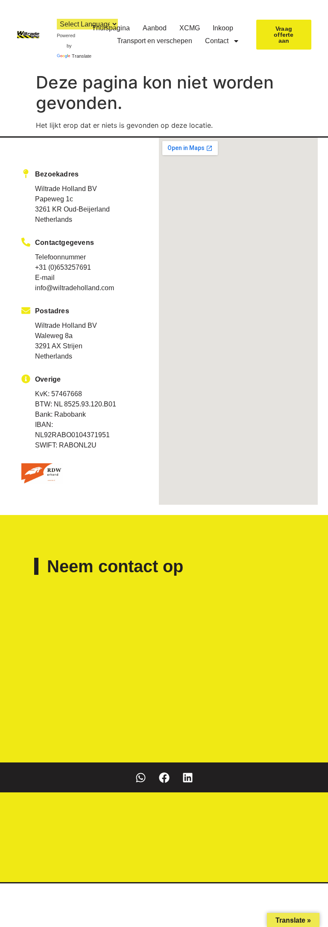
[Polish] (59, 12)
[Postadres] (25, 310)
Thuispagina (111, 28)
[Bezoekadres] (25, 173)
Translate (81, 56)
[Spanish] (68, 12)
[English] (34, 12)
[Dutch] (25, 12)
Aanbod (155, 28)
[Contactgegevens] (25, 242)
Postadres (52, 311)
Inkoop (223, 28)
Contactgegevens (64, 242)
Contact (216, 40)
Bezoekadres (57, 174)
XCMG (189, 28)
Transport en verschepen (154, 40)
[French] (42, 12)
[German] (51, 12)
